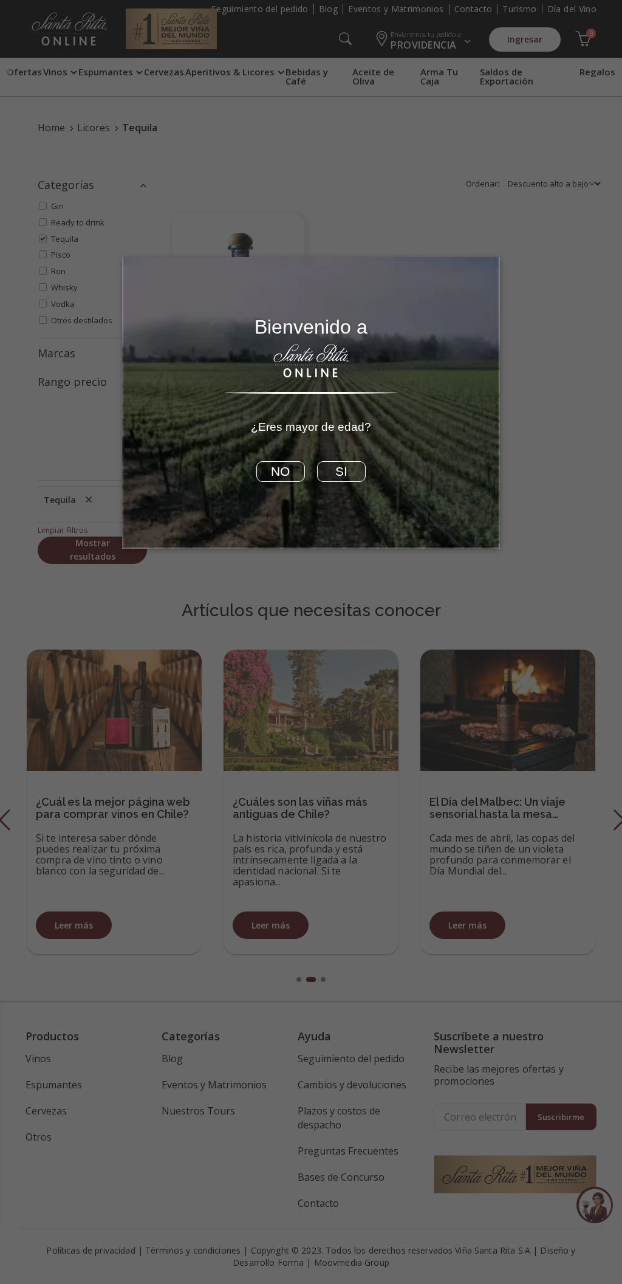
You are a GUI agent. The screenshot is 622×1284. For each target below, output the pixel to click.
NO (280, 471)
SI (341, 471)
